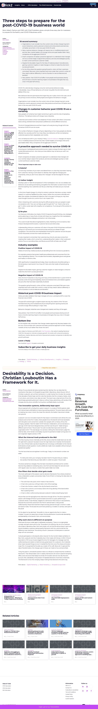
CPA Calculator (7, 688)
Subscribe (93, 4)
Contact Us (68, 687)
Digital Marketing (7, 47)
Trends (4, 54)
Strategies (5, 51)
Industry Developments (9, 49)
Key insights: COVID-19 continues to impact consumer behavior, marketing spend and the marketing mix (9, 177)
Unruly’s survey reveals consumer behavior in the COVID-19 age (9, 162)
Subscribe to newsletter (72, 690)
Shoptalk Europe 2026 (8, 401)
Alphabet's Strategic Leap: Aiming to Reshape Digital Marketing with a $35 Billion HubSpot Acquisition (84, 629)
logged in (29, 343)
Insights (17, 5)
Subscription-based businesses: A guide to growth (61, 650)
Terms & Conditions (71, 692)
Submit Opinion (70, 698)
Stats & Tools (7, 683)
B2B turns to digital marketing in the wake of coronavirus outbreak (9, 136)
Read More (58, 1)
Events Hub (57, 5)
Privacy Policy (69, 696)
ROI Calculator (7, 690)
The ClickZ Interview (45, 5)
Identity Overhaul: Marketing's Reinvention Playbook (37, 650)
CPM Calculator (32, 5)
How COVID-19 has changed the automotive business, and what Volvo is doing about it (9, 149)
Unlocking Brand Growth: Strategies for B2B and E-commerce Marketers (37, 629)
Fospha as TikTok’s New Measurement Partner (14, 629)
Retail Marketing (7, 400)
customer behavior (52, 138)
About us (68, 685)
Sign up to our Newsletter (49, 707)
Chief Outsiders (45, 331)
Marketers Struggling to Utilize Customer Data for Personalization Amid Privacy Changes (14, 650)
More (23, 5)
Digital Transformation (15, 595)
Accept (65, 1)
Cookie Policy (69, 694)
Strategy (5, 53)
